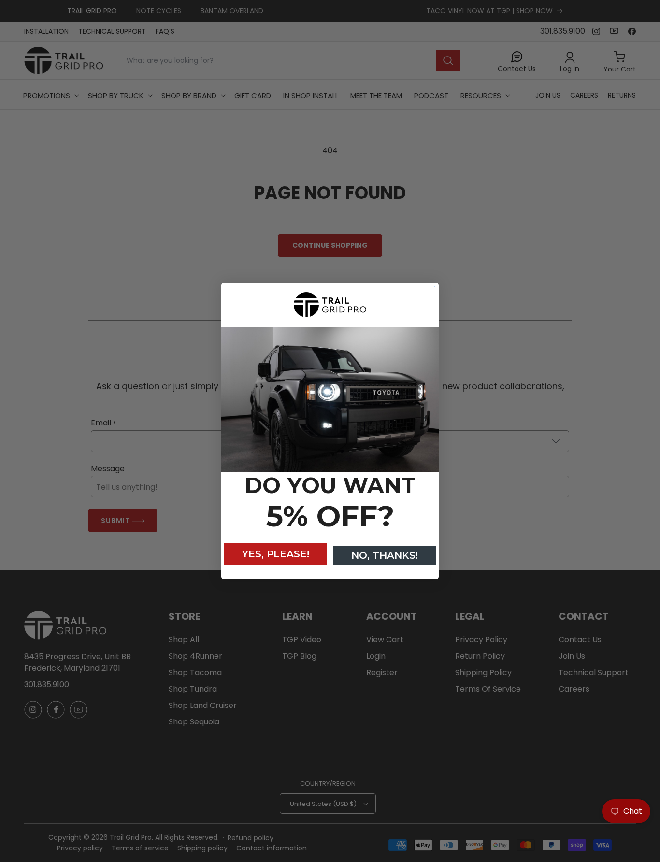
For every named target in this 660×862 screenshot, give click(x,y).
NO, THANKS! (384, 555)
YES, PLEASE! (275, 554)
